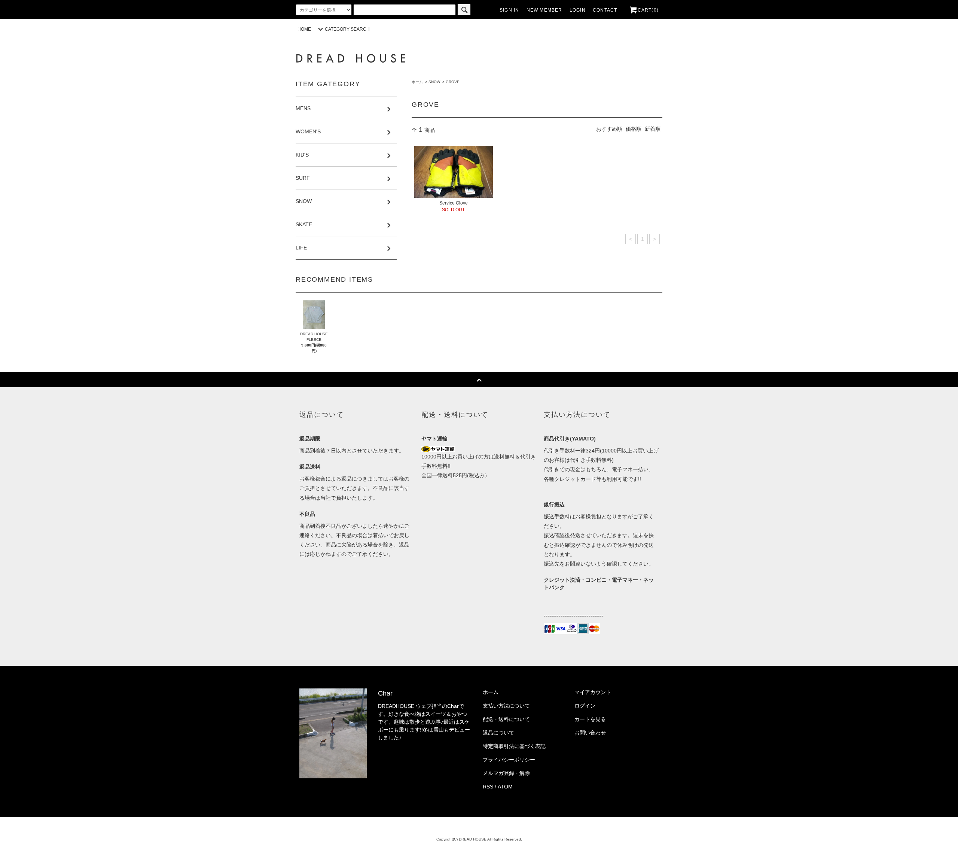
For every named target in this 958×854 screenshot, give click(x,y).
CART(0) (648, 10)
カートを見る (590, 719)
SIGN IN (509, 10)
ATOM (505, 787)
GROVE (453, 82)
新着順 (652, 129)
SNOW (434, 82)
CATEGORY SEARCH (347, 29)
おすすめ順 (609, 129)
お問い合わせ (590, 733)
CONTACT (605, 10)
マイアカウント (592, 692)
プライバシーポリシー (509, 760)
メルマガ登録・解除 (506, 773)
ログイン (584, 706)
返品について (498, 733)
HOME (304, 29)
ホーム (417, 82)
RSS (488, 787)
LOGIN (578, 10)
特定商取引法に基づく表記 (514, 746)
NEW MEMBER (544, 10)
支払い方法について (506, 706)
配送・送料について (506, 719)
